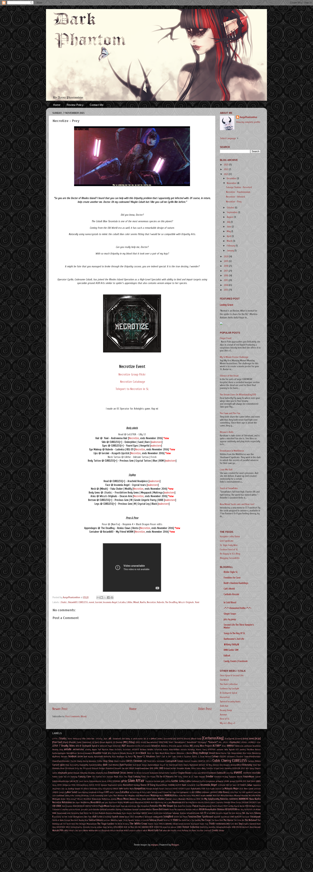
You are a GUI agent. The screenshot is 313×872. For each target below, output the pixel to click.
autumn (220, 749)
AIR (191, 745)
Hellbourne (66, 785)
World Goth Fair (155, 830)
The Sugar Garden (105, 823)
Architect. (118, 749)
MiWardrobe (96, 799)
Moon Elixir (141, 799)
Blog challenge (200, 753)
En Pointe (137, 773)
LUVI (106, 795)
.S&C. (144, 739)
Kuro (208, 789)
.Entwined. (116, 738)
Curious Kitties (254, 761)
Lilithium (205, 792)
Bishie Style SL (231, 572)
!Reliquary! (77, 739)
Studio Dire (83, 820)
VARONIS (145, 827)
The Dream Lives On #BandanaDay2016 (238, 394)
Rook (81, 813)
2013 (226, 289)
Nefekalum (67, 802)
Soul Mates (184, 817)
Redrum (195, 809)
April (229, 236)
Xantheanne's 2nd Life (234, 639)
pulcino (72, 809)
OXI (53, 806)
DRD (161, 768)
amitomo (248, 746)
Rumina (109, 813)
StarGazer (246, 817)
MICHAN (252, 795)
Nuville (201, 802)
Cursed (55, 764)
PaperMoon (104, 806)
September (232, 212)
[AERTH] (180, 739)
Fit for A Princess (165, 776)
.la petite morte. (137, 739)
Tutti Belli (234, 824)
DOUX (131, 768)
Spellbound (207, 816)
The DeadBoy (171, 602)
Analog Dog (57, 749)
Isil (230, 785)
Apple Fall (96, 749)
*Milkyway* (202, 742)
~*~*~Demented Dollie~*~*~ (237, 608)
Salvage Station (179, 813)
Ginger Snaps (230, 613)
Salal (161, 813)
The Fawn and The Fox (230, 413)
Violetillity (204, 827)
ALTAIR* (216, 745)
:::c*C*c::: (55, 739)
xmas (179, 830)
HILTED (97, 785)
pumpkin (84, 809)
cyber (62, 764)
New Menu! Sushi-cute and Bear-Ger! (237, 504)
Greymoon (210, 781)
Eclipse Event (219, 768)
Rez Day (240, 809)
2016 (226, 275)
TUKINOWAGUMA (222, 824)
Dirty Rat (78, 768)
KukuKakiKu (196, 788)
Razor (172, 809)
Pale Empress (67, 806)
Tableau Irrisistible (142, 820)
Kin (82, 789)
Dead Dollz (178, 765)
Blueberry (256, 753)
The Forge (206, 820)
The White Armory (121, 824)
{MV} (125, 742)
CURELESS (83, 602)
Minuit (136, 602)
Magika (131, 795)
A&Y (124, 745)
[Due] (227, 739)
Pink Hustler (187, 806)
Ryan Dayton (127, 813)
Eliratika (91, 773)
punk (91, 809)
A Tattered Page (105, 746)
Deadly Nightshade (190, 765)
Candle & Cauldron (183, 756)
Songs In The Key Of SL (234, 633)
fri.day (225, 776)
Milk (68, 799)
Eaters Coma (196, 768)
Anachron (257, 746)
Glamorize (149, 781)
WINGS (126, 830)
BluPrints (56, 756)
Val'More (131, 827)
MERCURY (216, 795)
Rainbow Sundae (131, 809)
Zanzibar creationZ (204, 830)
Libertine (175, 792)
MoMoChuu (106, 799)
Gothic (174, 781)
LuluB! (91, 795)
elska (106, 773)
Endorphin (154, 773)
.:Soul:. (105, 739)
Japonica (257, 785)
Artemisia (158, 749)
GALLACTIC (74, 781)
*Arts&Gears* (180, 742)
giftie (124, 781)
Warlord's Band (248, 827)
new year (104, 802)
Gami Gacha (84, 781)
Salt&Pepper (167, 813)
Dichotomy (247, 764)
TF (171, 820)
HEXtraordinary (82, 785)
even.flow (229, 773)
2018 (226, 266)
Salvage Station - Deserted (239, 187)
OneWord (224, 679)
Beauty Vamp (226, 710)
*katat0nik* (192, 742)
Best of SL (225, 718)
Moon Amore (129, 799)
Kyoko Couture (215, 789)
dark (105, 764)
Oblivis (207, 802)
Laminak (257, 789)
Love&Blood (60, 795)
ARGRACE (135, 749)
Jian (62, 789)
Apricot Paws (108, 749)
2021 (226, 174)
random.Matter (145, 809)
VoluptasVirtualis (223, 827)
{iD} (114, 742)
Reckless (189, 809)
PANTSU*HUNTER (91, 806)
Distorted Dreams (113, 768)
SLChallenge (107, 817)
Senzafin (219, 813)
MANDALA (169, 795)
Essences (211, 772)
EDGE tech (245, 768)
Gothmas (195, 781)
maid (137, 795)
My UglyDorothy (212, 799)
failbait (227, 655)
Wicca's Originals (186, 602)
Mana (161, 795)
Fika (125, 777)
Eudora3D (221, 772)
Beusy (129, 753)
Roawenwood (61, 813)
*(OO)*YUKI (163, 742)
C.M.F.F (158, 756)
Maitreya (155, 795)
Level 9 (160, 792)
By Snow (138, 756)
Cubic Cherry (221, 760)
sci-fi (203, 813)
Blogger (175, 844)
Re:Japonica (179, 809)
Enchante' (145, 773)
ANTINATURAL (78, 749)
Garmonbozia (95, 781)
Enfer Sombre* (171, 773)
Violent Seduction (190, 827)
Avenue (223, 714)
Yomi (197, 602)
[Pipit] (65, 742)
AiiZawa (186, 746)
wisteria (139, 830)
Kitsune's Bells (226, 432)
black (143, 753)
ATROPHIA (212, 749)
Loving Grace (226, 304)
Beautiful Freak (100, 753)
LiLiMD (192, 792)
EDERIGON (236, 768)
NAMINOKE (244, 799)
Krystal (187, 789)
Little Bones (223, 792)
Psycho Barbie (239, 806)
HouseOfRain (161, 785)
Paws (123, 806)
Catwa (215, 756)
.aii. (110, 738)
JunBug (71, 788)
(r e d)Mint (151, 738)
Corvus (180, 761)
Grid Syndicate (226, 540)
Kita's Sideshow (90, 788)
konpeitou (140, 788)
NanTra (143, 602)
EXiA (254, 773)
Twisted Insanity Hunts (230, 701)
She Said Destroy (235, 813)
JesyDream (56, 789)
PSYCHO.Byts (250, 806)
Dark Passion (126, 764)
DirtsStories (69, 768)
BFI (134, 753)
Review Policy (75, 104)
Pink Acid (177, 806)
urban (99, 827)
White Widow (89, 830)
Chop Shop (108, 761)
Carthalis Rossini (231, 594)
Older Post (205, 709)
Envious (194, 773)
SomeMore (139, 816)
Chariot (73, 761)
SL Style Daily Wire (229, 545)
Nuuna (195, 802)
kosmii (155, 788)
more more (152, 799)
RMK (54, 813)
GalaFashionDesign (60, 781)
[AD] (174, 739)
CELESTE (222, 756)
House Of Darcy (148, 785)
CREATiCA (201, 761)
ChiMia (99, 761)
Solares (127, 817)
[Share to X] (105, 597)
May (229, 231)
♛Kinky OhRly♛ (231, 644)
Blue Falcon (247, 753)
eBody (203, 768)
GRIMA (226, 781)
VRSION (239, 827)
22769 (55, 745)
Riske (258, 809)
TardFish (166, 820)
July (229, 222)
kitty (100, 789)
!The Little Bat (88, 738)
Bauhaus (81, 753)
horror (120, 785)
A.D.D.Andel (117, 746)
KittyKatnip (107, 789)
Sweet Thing (123, 820)
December (232, 178)
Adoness (164, 746)
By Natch (129, 756)
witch (145, 830)
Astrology (191, 749)
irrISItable (221, 785)
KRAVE (175, 789)
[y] (93, 742)
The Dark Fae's (184, 820)
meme (209, 795)
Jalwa (249, 785)
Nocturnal (139, 802)
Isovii (235, 785)
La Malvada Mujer (230, 788)
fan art (67, 777)
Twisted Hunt (255, 824)
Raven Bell (158, 809)
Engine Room (184, 772)
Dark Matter (113, 765)
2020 (226, 256)
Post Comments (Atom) (76, 716)
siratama (57, 817)
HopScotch (112, 785)
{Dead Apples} (106, 742)
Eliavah (76, 773)
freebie (209, 776)
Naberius (224, 799)
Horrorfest (225, 697)
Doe (123, 768)
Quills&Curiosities (107, 809)
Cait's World (229, 588)
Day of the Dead (166, 765)
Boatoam (64, 756)
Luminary (99, 795)
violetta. (212, 827)
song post (158, 816)
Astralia (184, 749)
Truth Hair (224, 706)
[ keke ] (160, 738)
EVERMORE (247, 773)
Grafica (202, 781)
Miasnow (244, 795)
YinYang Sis (186, 830)
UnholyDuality (76, 827)
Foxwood (202, 777)
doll (126, 768)
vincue (173, 827)
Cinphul (122, 761)
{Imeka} (119, 742)
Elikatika (83, 773)
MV (202, 799)
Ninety (120, 802)
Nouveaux (176, 802)
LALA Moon (243, 789)
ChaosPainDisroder (252, 756)
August (230, 217)
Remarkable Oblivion (215, 809)
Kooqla (149, 788)
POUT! (225, 806)
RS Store (95, 813)
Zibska (221, 830)
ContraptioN (170, 761)
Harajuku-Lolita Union (230, 536)
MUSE (198, 799)
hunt (184, 785)
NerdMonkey (85, 802)
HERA (73, 785)
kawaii (77, 788)
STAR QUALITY (235, 816)
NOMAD (147, 802)
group (232, 781)
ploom (209, 806)
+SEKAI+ (244, 742)
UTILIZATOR (118, 827)
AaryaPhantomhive (248, 117)
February (231, 245)
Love (255, 792)
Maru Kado (178, 795)
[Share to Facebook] (108, 597)
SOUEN (176, 817)
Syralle (131, 820)
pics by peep (230, 619)
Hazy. (54, 785)
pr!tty (231, 806)
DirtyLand (87, 768)
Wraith (174, 830)
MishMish (87, 799)
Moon (120, 799)
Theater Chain (153, 824)
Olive (233, 802)
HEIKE (59, 785)
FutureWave (248, 776)
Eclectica (209, 768)
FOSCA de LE (188, 777)
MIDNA (258, 795)
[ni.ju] (258, 738)
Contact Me (96, 104)
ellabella (99, 773)
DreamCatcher (170, 768)
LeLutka (122, 602)
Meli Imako (201, 795)
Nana (251, 799)
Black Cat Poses (153, 753)
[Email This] (98, 597)
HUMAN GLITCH (174, 785)
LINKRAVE (213, 792)
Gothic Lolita (185, 781)
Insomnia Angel (110, 602)
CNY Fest (147, 761)
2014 (226, 285)
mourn (175, 799)
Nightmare (113, 802)
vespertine (166, 827)
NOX (183, 802)
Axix (226, 749)
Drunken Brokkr (183, 768)
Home (56, 104)
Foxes (196, 777)
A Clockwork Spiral (228, 693)
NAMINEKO (233, 799)
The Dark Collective (229, 684)
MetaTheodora (227, 795)
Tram (202, 824)
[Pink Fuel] (57, 742)
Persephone (145, 806)
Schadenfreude (193, 813)
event (91, 602)
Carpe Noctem (205, 756)
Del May (209, 765)
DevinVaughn (225, 765)
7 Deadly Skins (67, 745)
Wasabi (257, 827)
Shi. (243, 813)
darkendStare (153, 765)
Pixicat (195, 806)
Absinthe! (131, 746)
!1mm (70, 739)
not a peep (168, 802)
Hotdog (136, 785)
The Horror (228, 820)
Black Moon (165, 753)
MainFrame (145, 795)
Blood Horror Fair (223, 753)
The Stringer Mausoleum (86, 824)
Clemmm (137, 761)
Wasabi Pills (58, 830)
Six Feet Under (67, 817)
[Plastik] (72, 742)
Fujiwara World (235, 776)
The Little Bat (239, 820)
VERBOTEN (158, 827)
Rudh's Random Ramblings (236, 583)
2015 (226, 280)
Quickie (96, 809)
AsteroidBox (174, 749)
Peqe (138, 806)
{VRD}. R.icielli (141, 742)
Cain (174, 756)
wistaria (132, 830)
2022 (226, 169)
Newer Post (60, 709)
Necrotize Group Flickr (132, 374)
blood (212, 753)
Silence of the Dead (229, 375)
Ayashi (232, 749)
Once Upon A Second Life (232, 675)
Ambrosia (239, 746)
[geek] (231, 738)
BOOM (80, 756)
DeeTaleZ (202, 765)
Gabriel (258, 777)
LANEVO (55, 792)
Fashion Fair (101, 777)
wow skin (167, 830)
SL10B (99, 816)
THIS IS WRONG (165, 824)
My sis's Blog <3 (227, 723)
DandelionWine (95, 765)
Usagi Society (108, 827)
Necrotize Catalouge (132, 382)
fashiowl (110, 777)
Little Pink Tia (235, 792)
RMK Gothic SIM (231, 650)
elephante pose (65, 772)
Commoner (160, 761)
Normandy (159, 802)
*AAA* (171, 742)
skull (94, 816)
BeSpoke (123, 753)
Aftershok (172, 746)
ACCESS (138, 746)
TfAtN (175, 820)
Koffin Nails (129, 788)
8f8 (77, 746)
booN (85, 756)
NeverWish (96, 802)
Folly (180, 777)
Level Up (168, 792)
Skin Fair (87, 816)
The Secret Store (69, 824)
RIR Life (252, 809)
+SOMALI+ (252, 742)
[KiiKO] (245, 738)
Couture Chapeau (190, 761)
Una (54, 827)
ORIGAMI (245, 802)
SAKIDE (144, 813)
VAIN (125, 827)
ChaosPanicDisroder (61, 761)
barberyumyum (59, 753)
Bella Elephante (114, 753)
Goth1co (168, 781)
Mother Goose (165, 799)
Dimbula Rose (58, 768)
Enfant (162, 773)
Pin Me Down (166, 805)
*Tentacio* (213, 742)
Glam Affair (136, 780)
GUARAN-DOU (240, 781)
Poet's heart (217, 806)
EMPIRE (130, 773)
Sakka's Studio (153, 813)
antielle (68, 749)
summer (106, 820)
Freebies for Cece (232, 577)
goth (162, 781)
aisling (196, 746)
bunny (90, 756)
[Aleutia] (187, 739)
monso (114, 799)
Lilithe (129, 602)
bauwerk (88, 753)
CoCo (153, 761)
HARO (258, 781)
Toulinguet (195, 824)
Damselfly (84, 765)
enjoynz (154, 844)
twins (246, 824)
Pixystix (202, 806)
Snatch (115, 816)
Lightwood (184, 792)
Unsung (93, 827)
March (230, 241)
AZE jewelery (241, 749)
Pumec (77, 809)
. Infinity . (99, 739)
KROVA (181, 789)
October (231, 207)
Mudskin (182, 799)
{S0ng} (131, 742)
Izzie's (243, 785)
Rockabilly (75, 813)
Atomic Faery (201, 749)
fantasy (74, 776)
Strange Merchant (71, 820)
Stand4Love (225, 817)
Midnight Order (59, 799)
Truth (212, 823)
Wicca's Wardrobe (116, 830)
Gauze (104, 781)
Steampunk (255, 816)
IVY (238, 785)
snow (121, 816)
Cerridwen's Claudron (235, 756)
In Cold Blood (230, 602)
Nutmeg (189, 802)
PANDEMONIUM (79, 806)
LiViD (243, 792)
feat (116, 776)
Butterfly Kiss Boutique (114, 756)
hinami (104, 785)
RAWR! (166, 809)
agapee (179, 746)
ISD (227, 785)
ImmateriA (191, 785)
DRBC (156, 768)
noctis (132, 802)
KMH (121, 788)
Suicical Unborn (96, 820)
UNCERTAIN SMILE (63, 827)
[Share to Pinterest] (112, 597)
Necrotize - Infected (235, 196)
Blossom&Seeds (236, 753)
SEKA (213, 813)
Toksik (175, 824)
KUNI (203, 789)
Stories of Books (58, 820)
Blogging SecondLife (230, 558)
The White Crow (138, 823)
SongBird (168, 816)
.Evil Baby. (126, 738)
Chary (79, 761)
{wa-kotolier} (152, 742)
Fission (153, 777)
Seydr (225, 813)
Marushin (187, 795)
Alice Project (206, 745)
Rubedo (160, 602)
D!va (67, 765)
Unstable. (86, 827)
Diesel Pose (257, 765)
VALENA (138, 827)
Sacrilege (137, 813)
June (229, 226)
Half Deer (251, 781)
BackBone (250, 749)
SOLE (132, 817)
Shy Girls (250, 813)
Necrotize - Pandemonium (238, 192)
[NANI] (251, 738)
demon (216, 765)
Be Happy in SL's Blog (230, 553)
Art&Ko (150, 749)
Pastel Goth (115, 806)
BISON (138, 753)
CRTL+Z (209, 761)
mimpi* (73, 799)
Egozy (252, 768)
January (230, 250)
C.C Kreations (149, 756)
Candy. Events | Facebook (236, 661)
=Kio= (258, 742)
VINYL (179, 827)
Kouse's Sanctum (165, 789)
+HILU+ (225, 742)
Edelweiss (228, 768)
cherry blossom (89, 761)
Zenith (215, 830)
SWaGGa (114, 820)
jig (66, 789)
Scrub (209, 813)
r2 (123, 809)
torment (187, 824)
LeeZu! (111, 792)
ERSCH (204, 773)
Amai (224, 746)
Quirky (119, 809)
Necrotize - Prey (233, 201)
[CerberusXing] (213, 738)
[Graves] (238, 738)
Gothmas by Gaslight (229, 688)
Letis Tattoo (152, 792)
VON (233, 827)
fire (148, 777)
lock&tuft (249, 792)
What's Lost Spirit (76, 830)
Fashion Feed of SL (229, 549)
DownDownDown (142, 768)
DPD (151, 768)
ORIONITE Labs (255, 802)
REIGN (202, 809)
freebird (218, 776)
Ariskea (143, 749)
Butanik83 (73, 602)
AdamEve (155, 745)
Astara (165, 749)
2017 (226, 270)
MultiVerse (191, 799)
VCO (151, 827)
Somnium (149, 816)
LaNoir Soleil (71, 792)
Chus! (116, 761)
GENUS (109, 781)
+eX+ (220, 742)
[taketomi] (86, 742)
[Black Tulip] (196, 738)
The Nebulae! (251, 820)
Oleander (227, 802)
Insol (198, 785)
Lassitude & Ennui (96, 792)
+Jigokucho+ (234, 742)
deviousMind (236, 765)
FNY (175, 777)
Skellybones (78, 816)
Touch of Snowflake (229, 488)
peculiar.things (130, 806)
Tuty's (241, 823)
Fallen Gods (57, 776)
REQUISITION (231, 809)
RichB (246, 809)
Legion (117, 792)
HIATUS (91, 785)
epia (199, 773)
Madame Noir (123, 795)
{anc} (97, 742)
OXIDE (58, 806)
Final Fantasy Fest (137, 776)
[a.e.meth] (168, 738)
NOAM (126, 802)
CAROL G (195, 756)
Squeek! (217, 816)
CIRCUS (129, 761)
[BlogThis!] (101, 597)
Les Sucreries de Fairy (138, 792)
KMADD (115, 789)
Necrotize (134, 438)
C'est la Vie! (166, 756)
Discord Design (98, 768)
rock (68, 813)
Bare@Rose (71, 753)
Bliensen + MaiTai (184, 753)
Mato (193, 795)
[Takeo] (79, 742)
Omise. (238, 802)
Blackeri (173, 753)
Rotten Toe (87, 813)
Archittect (127, 749)
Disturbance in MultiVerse (232, 450)
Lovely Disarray (82, 795)
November (232, 183)
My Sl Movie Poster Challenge (234, 357)
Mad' (115, 795)
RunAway (117, 813)
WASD (66, 830)
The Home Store (217, 820)
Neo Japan (76, 802)
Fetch (121, 777)
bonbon (72, 756)
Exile (258, 772)
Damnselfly (74, 765)
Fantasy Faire (84, 776)
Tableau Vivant (156, 820)
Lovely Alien (69, 795)
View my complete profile (248, 122)
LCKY (106, 792)
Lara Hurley (83, 792)
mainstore (156, 442)
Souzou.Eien (194, 816)
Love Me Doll (226, 469)
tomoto (180, 824)
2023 (226, 164)
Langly (61, 792)
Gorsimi (98, 602)
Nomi (153, 802)
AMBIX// (231, 745)
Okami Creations (216, 802)
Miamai (237, 795)
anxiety (88, 749)
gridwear (219, 781)
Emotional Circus (117, 772)
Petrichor (154, 806)
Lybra (110, 795)
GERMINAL (116, 781)
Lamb (251, 788)
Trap (206, 824)
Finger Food (225, 338)
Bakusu (258, 749)
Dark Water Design (140, 765)
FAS (93, 777)
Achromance (146, 746)
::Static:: (63, 602)
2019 (226, 261)
